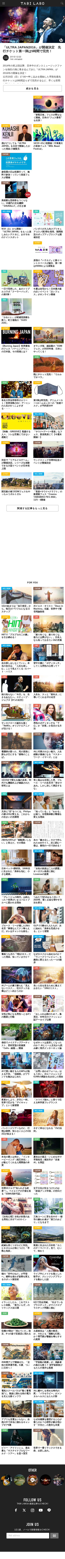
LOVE (36, 617)
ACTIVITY (37, 97)
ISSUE (37, 357)
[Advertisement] (32, 548)
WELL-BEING (7, 211)
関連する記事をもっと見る (32, 508)
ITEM (36, 211)
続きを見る (32, 88)
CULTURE (5, 154)
